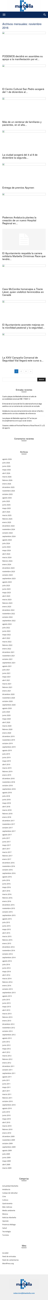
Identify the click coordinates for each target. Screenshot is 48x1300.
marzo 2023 (6, 599)
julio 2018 (6, 796)
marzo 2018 (6, 810)
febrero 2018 (7, 813)
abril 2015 (6, 933)
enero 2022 (6, 649)
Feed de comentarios (10, 1260)
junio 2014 (6, 968)
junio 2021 (6, 673)
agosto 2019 (7, 750)
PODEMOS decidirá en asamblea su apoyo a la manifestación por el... (22, 57)
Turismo (5, 1235)
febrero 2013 (7, 1017)
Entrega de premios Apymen (18, 187)
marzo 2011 (6, 1094)
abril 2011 (6, 1091)
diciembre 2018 (8, 778)
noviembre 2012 (8, 1028)
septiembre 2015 (8, 915)
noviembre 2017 (8, 824)
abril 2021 (6, 680)
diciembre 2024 (8, 526)
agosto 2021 (7, 666)
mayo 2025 (6, 508)
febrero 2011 (7, 1098)
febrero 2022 (7, 645)
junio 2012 (6, 1045)
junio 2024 (6, 547)
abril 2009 (6, 1164)
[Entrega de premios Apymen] (24, 174)
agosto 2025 (7, 498)
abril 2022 (6, 638)
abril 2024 (6, 554)
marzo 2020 (6, 726)
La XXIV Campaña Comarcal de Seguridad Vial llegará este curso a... (22, 359)
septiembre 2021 (8, 663)
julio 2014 (6, 964)
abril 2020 (6, 722)
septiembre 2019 (8, 747)
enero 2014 (6, 985)
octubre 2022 (7, 617)
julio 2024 (6, 543)
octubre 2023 (7, 575)
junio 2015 (6, 926)
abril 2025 (6, 512)
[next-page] (31, 371)
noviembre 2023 (8, 571)
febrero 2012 (7, 1059)
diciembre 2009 (8, 1136)
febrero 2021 (7, 687)
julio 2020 (6, 712)
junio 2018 (6, 799)
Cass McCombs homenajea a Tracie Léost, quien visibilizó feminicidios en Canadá (23, 292)
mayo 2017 (6, 845)
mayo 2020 (6, 719)
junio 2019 (6, 757)
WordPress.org (8, 1263)
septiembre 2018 (8, 789)
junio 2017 (6, 842)
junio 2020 (6, 715)
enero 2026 (6, 484)
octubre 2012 (7, 1031)
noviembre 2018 (8, 782)
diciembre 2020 (8, 694)
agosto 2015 (7, 919)
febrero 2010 (7, 1129)
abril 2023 (6, 596)
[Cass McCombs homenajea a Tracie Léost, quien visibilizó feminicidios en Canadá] (24, 275)
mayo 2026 (6, 470)
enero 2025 (6, 522)
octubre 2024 (7, 533)
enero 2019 (6, 775)
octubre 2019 (7, 743)
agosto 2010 (7, 1108)
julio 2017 (6, 838)
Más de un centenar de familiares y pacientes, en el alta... (22, 123)
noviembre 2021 (8, 656)
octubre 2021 (7, 659)
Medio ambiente (8, 1210)
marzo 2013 (6, 1013)
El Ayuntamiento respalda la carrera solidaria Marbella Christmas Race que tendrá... (24, 256)
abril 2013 (6, 1010)
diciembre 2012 (8, 1024)
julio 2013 (6, 999)
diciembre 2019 (8, 736)
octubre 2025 (7, 494)
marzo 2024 (6, 557)
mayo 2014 (6, 971)
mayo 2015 (6, 929)
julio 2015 (6, 922)
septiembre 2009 (8, 1147)
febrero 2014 (7, 982)
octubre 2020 (7, 701)
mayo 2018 (6, 803)
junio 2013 (6, 1003)
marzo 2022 (6, 642)
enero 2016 (6, 901)
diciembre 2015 (8, 905)
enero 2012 (6, 1063)
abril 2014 (6, 975)
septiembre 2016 (8, 873)
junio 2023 (6, 589)
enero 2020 (6, 733)
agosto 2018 (7, 792)
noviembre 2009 (8, 1140)
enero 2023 (6, 606)
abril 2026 (6, 473)
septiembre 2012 (8, 1035)
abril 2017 (6, 849)
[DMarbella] (24, 6)
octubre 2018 (7, 785)
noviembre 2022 (8, 613)
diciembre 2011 (8, 1066)
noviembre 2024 (8, 529)
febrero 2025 (7, 519)
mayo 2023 (6, 592)
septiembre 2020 (8, 705)
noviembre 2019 (8, 740)
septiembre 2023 (8, 578)
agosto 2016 (7, 877)
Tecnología (6, 1231)
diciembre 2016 (8, 863)
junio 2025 (6, 505)
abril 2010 (6, 1122)
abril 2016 (6, 891)
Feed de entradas (9, 1256)
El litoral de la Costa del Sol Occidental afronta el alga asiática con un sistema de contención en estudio (22, 405)
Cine (4, 1196)
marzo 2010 (6, 1126)
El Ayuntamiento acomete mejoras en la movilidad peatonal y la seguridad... (23, 326)
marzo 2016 (6, 894)
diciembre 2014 (8, 947)
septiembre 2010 (8, 1105)
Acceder (5, 1253)
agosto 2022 (7, 624)
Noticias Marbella (9, 1217)
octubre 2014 (7, 954)
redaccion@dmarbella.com (24, 1293)
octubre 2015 (7, 912)
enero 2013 (6, 1021)
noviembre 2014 (8, 950)
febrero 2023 (7, 603)
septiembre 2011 (8, 1073)
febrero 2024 (7, 561)
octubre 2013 (7, 989)
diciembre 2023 (8, 568)
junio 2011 (6, 1084)
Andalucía (6, 1189)
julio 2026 (6, 463)
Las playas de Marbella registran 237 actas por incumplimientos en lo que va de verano (19, 419)
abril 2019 (6, 764)
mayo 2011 (6, 1087)
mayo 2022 (6, 635)
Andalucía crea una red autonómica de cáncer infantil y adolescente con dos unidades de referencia (22, 412)
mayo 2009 (6, 1161)
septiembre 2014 (8, 957)
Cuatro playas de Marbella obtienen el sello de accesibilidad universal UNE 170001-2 (19, 398)
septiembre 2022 (8, 620)
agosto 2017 (7, 835)
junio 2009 (6, 1157)
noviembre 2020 (8, 698)
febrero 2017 (7, 856)
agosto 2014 (7, 961)
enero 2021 (6, 691)
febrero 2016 (7, 898)
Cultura (5, 1200)
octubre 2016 (7, 870)
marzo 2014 (6, 978)
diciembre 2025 (8, 487)
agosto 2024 (7, 540)
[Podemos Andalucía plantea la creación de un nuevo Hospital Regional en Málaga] (24, 204)
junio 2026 (6, 466)
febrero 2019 (7, 771)
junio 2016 (6, 884)
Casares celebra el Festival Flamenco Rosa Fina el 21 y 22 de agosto (23, 427)
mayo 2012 (6, 1049)
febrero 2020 (7, 729)
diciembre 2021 (8, 652)
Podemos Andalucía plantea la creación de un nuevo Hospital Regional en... (19, 220)
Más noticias (7, 1207)
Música (5, 1214)
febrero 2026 (7, 480)
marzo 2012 (6, 1056)
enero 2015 (6, 943)
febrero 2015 (7, 940)
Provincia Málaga (9, 1224)
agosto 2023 (7, 582)
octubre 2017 (7, 828)
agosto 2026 (7, 459)
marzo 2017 (6, 852)
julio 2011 (6, 1080)
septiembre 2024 (8, 536)
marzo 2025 (6, 515)
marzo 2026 (6, 477)
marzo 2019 (6, 768)
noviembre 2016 (8, 866)
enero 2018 (6, 817)
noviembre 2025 (8, 491)
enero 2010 (6, 1133)
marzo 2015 (6, 936)
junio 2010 (6, 1115)
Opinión (5, 1221)
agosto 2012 (7, 1038)
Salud (4, 1228)
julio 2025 (6, 501)
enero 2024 (6, 564)
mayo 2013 (6, 1006)
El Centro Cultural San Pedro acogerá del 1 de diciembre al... (23, 90)
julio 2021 (6, 670)
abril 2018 (6, 806)
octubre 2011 (7, 1070)
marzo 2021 (6, 684)
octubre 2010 (7, 1101)
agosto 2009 (7, 1150)
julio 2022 (6, 627)
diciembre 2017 (8, 820)
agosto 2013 (7, 996)
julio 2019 (6, 754)
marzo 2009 (6, 1168)
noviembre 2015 (8, 908)
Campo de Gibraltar (10, 1193)
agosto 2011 (7, 1077)
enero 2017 (6, 859)
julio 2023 (6, 585)
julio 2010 (6, 1112)
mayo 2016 (6, 887)
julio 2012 (6, 1042)
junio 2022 (6, 631)
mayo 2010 (6, 1119)
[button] (4, 15)
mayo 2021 (6, 677)
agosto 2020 (7, 708)
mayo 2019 (6, 761)
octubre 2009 (7, 1143)
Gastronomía (7, 1203)
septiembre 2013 (8, 992)
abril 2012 (6, 1052)
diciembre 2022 (8, 610)
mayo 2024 (6, 550)
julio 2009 (6, 1154)
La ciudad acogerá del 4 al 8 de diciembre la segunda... (20, 156)
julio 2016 (6, 880)
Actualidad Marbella (10, 1186)
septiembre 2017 (8, 831)
